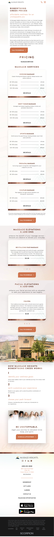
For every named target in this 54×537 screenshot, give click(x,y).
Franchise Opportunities (27, 498)
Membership (27, 482)
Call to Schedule (18, 50)
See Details (27, 93)
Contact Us (27, 494)
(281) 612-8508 (27, 466)
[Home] (16, 2)
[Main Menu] (45, 2)
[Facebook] (25, 461)
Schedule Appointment (26, 437)
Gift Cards (27, 486)
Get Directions (27, 474)
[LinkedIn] (28, 461)
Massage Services (27, 61)
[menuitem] (11, 528)
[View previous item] (24, 323)
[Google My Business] (31, 461)
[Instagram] (22, 461)
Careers (27, 490)
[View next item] (29, 269)
